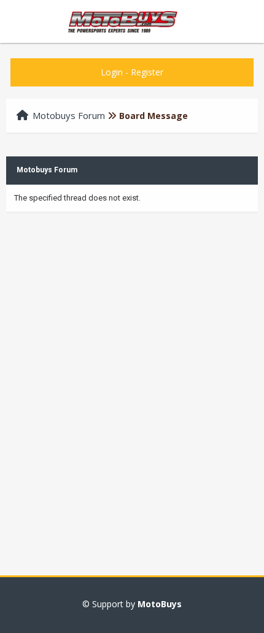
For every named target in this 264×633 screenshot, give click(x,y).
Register (147, 72)
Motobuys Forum (69, 115)
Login (112, 72)
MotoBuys (160, 604)
